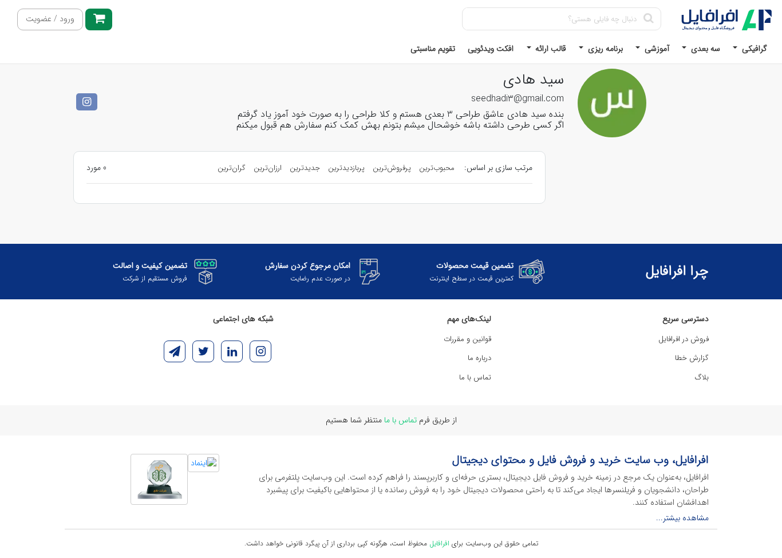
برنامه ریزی (604, 48)
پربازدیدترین (346, 168)
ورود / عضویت (50, 19)
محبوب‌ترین (437, 168)
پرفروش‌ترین (392, 168)
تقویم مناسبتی (432, 48)
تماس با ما (475, 377)
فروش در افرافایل (683, 339)
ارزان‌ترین (268, 168)
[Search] (648, 19)
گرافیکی (753, 48)
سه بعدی (704, 48)
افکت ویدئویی (491, 48)
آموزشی (655, 48)
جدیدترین (305, 168)
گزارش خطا (692, 358)
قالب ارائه (549, 48)
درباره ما (479, 358)
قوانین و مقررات (467, 339)
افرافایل (439, 543)
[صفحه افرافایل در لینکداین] (232, 351)
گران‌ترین (232, 168)
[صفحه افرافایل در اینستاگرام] (260, 351)
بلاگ (702, 377)
